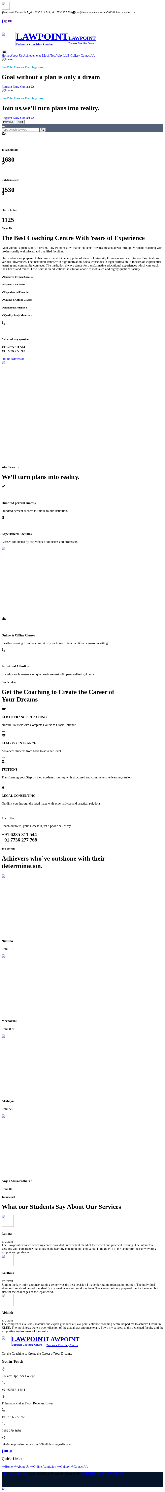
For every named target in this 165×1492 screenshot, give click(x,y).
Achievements (32, 55)
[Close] (3, 126)
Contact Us (88, 55)
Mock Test (49, 55)
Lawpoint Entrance (16, 1473)
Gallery (75, 55)
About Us (16, 55)
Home (5, 55)
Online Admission (13, 358)
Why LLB (63, 55)
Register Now (10, 86)
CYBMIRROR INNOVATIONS (102, 1473)
